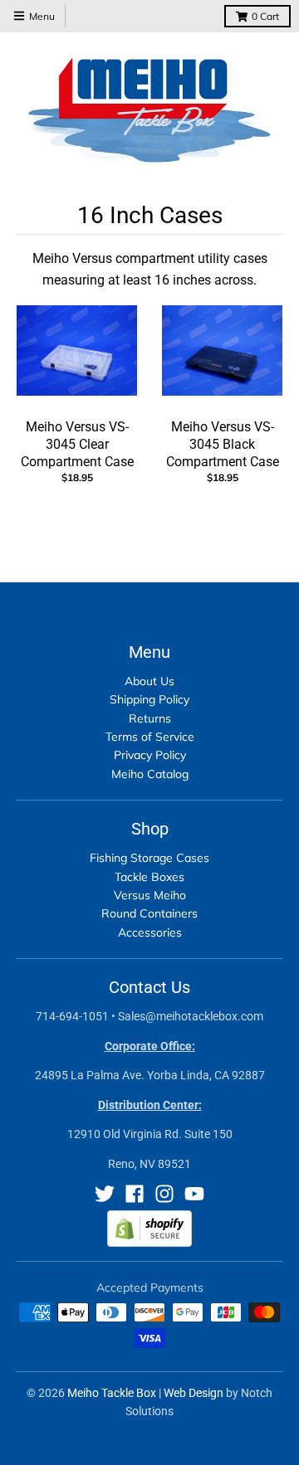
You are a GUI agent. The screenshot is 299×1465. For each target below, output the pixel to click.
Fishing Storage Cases (149, 857)
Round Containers (149, 913)
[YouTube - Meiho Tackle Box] (194, 1194)
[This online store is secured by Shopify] (149, 1242)
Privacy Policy (150, 754)
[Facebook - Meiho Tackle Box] (135, 1194)
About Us (149, 681)
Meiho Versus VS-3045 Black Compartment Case (222, 444)
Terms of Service (149, 736)
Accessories (150, 932)
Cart (265, 16)
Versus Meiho (150, 895)
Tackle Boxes (149, 876)
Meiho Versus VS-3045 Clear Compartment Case (77, 444)
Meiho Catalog (150, 774)
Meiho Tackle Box (111, 1392)
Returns (150, 718)
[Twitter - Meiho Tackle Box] (105, 1194)
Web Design (193, 1392)
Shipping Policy (149, 699)
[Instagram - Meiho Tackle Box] (164, 1194)
